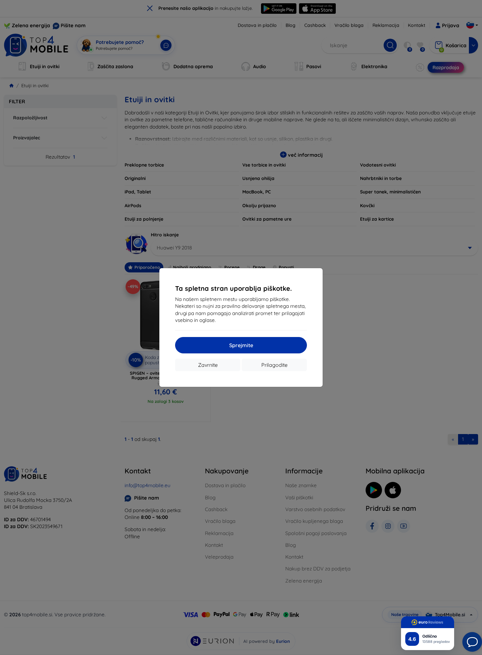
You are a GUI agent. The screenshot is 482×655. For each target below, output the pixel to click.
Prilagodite (274, 365)
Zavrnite (208, 365)
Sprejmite (241, 345)
